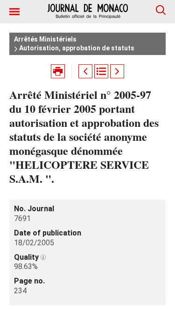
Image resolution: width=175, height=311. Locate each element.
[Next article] (117, 71)
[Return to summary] (101, 71)
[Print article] (58, 71)
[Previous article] (85, 71)
